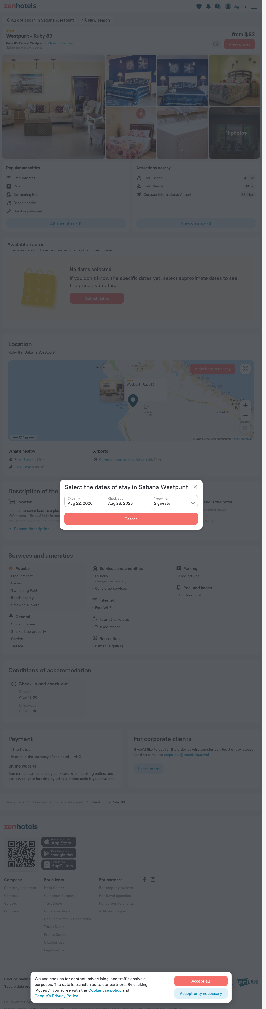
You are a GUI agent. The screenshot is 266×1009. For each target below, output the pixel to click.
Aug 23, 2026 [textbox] (120, 503)
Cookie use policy (104, 990)
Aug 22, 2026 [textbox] (80, 503)
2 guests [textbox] (162, 503)
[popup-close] (195, 487)
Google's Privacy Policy (56, 995)
